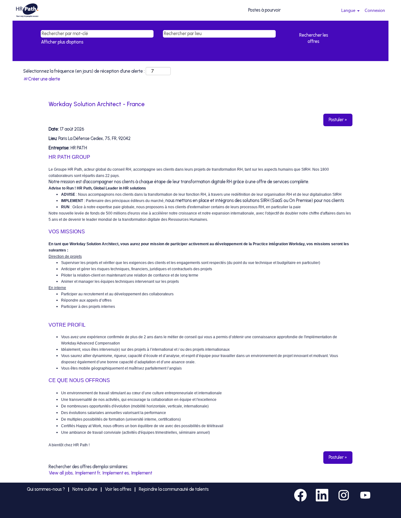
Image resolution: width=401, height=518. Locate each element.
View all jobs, (61, 473)
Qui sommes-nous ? (46, 489)
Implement (141, 473)
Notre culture (84, 489)
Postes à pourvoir (264, 10)
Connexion (375, 10)
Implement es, (116, 473)
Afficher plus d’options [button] (62, 42)
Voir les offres (118, 489)
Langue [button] (349, 10)
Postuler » (338, 119)
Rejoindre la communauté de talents (174, 489)
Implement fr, (88, 473)
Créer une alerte (43, 79)
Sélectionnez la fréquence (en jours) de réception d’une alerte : (84, 71)
